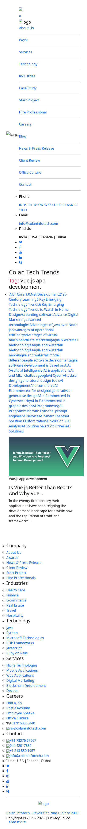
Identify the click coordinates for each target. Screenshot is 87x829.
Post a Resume (18, 708)
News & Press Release (36, 148)
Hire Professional (33, 112)
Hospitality (14, 615)
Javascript (14, 648)
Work (23, 40)
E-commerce (16, 600)
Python (12, 632)
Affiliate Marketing (37, 340)
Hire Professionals (21, 577)
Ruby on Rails (17, 653)
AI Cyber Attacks (62, 375)
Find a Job (14, 703)
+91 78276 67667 (23, 740)
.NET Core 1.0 (19, 294)
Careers (25, 124)
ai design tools (48, 380)
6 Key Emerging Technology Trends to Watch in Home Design (39, 309)
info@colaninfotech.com (38, 223)
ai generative (58, 390)
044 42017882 (20, 745)
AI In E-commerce (45, 400)
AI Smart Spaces (53, 416)
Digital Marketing (20, 680)
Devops (12, 690)
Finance (12, 595)
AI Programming (46, 406)
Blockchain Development (26, 685)
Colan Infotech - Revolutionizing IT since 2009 (42, 813)
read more (17, 821)
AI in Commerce (50, 395)
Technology (28, 64)
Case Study (28, 88)
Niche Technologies (21, 665)
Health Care (15, 590)
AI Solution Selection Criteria (44, 426)
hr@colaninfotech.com (28, 728)
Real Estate (15, 605)
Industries (27, 76)
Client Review (29, 160)
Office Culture (30, 172)
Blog (22, 136)
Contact (25, 184)
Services (25, 52)
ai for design (38, 390)
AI (65, 365)
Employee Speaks (20, 713)
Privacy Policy (59, 818)
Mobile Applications (22, 670)
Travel (11, 610)
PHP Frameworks (20, 643)
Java (9, 627)
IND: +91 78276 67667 (36, 205)
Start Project (29, 100)
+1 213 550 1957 (22, 750)
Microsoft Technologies (25, 637)
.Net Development (44, 294)
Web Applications (20, 675)
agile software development (47, 360)
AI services (31, 416)
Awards (12, 557)
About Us (26, 28)
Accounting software (36, 314)
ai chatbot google (35, 375)
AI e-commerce (42, 385)
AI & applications (57, 370)
